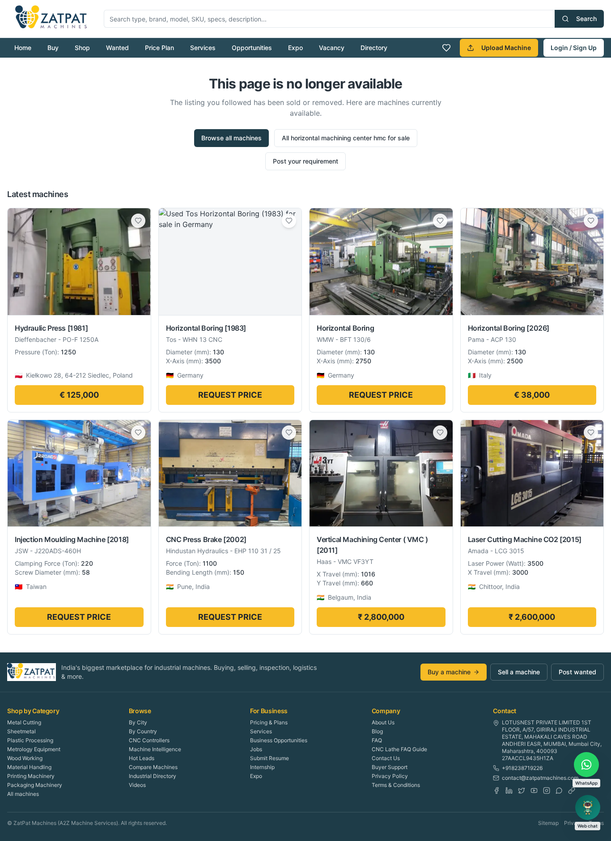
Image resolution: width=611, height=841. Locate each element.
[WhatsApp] (559, 790)
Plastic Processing (30, 740)
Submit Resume (269, 758)
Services (203, 47)
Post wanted (577, 672)
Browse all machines (231, 138)
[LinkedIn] (509, 790)
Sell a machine (519, 672)
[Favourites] (446, 48)
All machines (23, 794)
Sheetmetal (21, 731)
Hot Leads (141, 758)
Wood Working (24, 758)
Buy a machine (449, 672)
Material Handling (29, 767)
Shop (82, 47)
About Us (383, 722)
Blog (377, 731)
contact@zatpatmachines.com (540, 777)
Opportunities (252, 47)
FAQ (377, 740)
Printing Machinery (31, 776)
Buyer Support (389, 767)
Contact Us (386, 758)
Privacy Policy (390, 776)
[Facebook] (496, 790)
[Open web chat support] (587, 807)
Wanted (117, 47)
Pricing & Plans (269, 722)
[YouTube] (534, 790)
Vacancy (331, 47)
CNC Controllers (149, 740)
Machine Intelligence (155, 749)
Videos (137, 785)
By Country (143, 731)
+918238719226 (522, 768)
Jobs (256, 749)
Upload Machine (506, 47)
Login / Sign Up (574, 47)
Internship (262, 767)
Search (586, 18)
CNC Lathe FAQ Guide (399, 749)
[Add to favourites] (138, 221)
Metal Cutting (24, 722)
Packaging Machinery (34, 785)
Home (22, 47)
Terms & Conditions (396, 785)
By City (138, 722)
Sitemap (548, 823)
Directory (374, 47)
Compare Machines (153, 767)
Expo (295, 47)
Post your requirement (305, 161)
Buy (53, 47)
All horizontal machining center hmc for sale (346, 138)
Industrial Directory (152, 776)
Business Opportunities (278, 740)
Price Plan (159, 47)
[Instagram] (546, 790)
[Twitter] (521, 790)
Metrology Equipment (33, 749)
